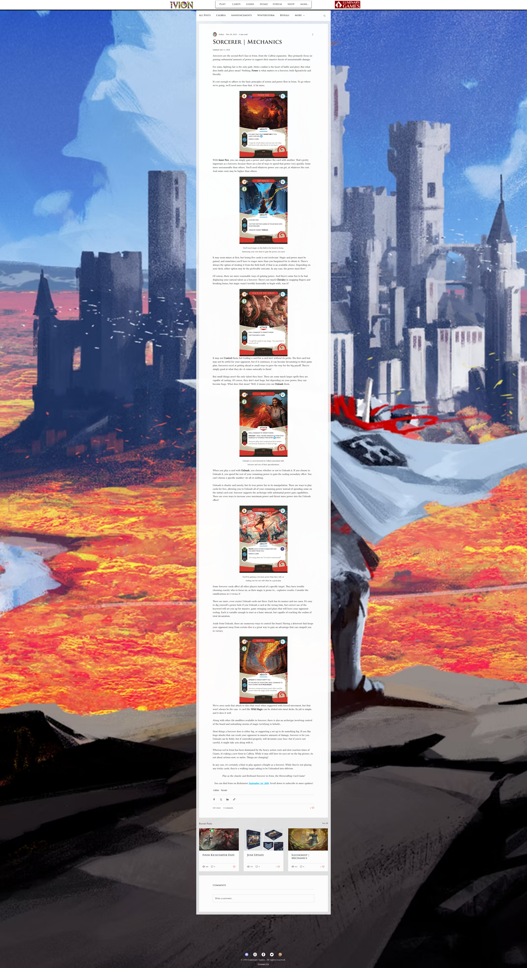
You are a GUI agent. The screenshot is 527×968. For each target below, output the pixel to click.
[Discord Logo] (247, 954)
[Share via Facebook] (214, 799)
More (298, 15)
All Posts (205, 15)
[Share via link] (234, 799)
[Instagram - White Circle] (255, 954)
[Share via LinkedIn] (227, 799)
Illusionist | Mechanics (300, 857)
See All (325, 823)
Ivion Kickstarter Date (218, 855)
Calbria (221, 15)
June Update (255, 855)
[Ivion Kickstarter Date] (219, 839)
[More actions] (312, 34)
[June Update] (263, 839)
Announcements (241, 15)
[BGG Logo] (280, 954)
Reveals (284, 15)
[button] (324, 15)
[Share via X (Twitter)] (220, 799)
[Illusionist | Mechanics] (308, 839)
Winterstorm (265, 15)
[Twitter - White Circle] (272, 954)
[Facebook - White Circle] (263, 954)
